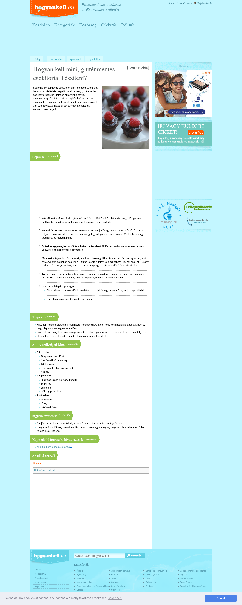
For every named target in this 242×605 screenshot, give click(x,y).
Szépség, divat (118, 586)
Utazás (80, 590)
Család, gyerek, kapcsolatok (193, 571)
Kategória (39, 470)
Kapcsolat (39, 586)
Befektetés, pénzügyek (156, 571)
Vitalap (171, 3)
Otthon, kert (151, 582)
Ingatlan (183, 574)
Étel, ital (114, 574)
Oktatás (115, 582)
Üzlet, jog (115, 590)
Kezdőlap (41, 25)
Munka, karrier (186, 578)
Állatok (80, 571)
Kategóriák (64, 25)
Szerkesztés (56, 59)
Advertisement (41, 578)
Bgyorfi (37, 463)
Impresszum (40, 582)
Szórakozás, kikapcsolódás (193, 586)
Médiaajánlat (40, 574)
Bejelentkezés (204, 3)
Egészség (81, 574)
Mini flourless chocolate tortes (53, 447)
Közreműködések (184, 3)
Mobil (148, 578)
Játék (113, 578)
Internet (80, 578)
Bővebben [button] (115, 598)
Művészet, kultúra (85, 582)
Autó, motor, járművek (121, 571)
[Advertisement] (122, 43)
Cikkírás (109, 25)
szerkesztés (138, 67)
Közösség (88, 25)
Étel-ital (51, 470)
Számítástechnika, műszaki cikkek (93, 586)
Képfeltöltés (94, 59)
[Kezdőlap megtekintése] (54, 9)
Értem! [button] (221, 598)
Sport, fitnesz (186, 582)
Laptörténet (75, 59)
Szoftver (149, 586)
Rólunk (127, 25)
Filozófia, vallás (153, 574)
